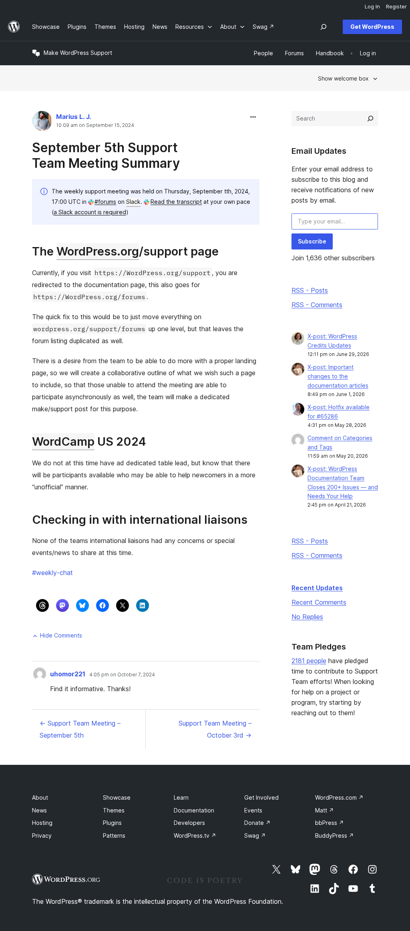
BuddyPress (334, 835)
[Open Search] (323, 27)
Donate (257, 822)
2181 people (308, 661)
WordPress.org (97, 251)
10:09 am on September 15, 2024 (95, 125)
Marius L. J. (73, 117)
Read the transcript (176, 201)
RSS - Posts (309, 290)
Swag (255, 835)
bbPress (329, 822)
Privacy (42, 835)
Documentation (194, 810)
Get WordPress (372, 26)
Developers (189, 822)
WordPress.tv (195, 835)
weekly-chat (52, 573)
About (40, 797)
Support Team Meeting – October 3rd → (215, 729)
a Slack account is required (90, 212)
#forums (105, 201)
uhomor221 (67, 674)
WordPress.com (339, 797)
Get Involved (261, 797)
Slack (133, 201)
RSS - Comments (316, 305)
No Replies (307, 617)
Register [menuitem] (396, 6)
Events (253, 810)
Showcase (117, 797)
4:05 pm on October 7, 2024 (122, 675)
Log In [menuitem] (372, 6)
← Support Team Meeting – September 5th (80, 729)
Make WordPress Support (78, 52)
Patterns (114, 835)
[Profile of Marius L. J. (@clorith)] (42, 123)
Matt (324, 810)
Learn (181, 797)
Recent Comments (318, 602)
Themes (114, 810)
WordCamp (63, 441)
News (39, 810)
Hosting (42, 822)
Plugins (112, 822)
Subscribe (312, 241)
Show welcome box (343, 78)
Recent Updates (317, 588)
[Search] (370, 118)
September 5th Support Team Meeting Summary (106, 155)
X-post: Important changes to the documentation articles (338, 376)
